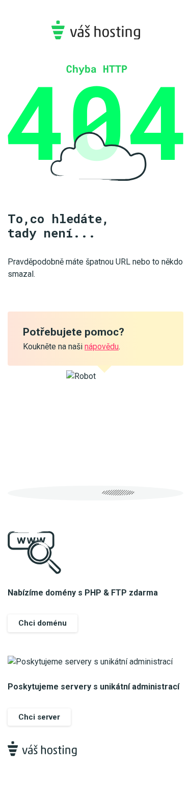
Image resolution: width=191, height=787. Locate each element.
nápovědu (102, 346)
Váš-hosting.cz (95, 29)
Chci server (39, 717)
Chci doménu (42, 623)
